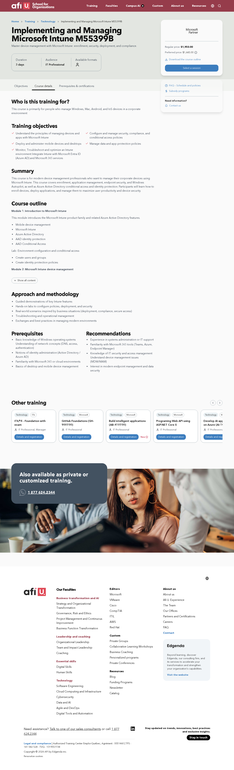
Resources (199, 5)
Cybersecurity (65, 697)
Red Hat (114, 627)
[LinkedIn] (133, 729)
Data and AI (63, 702)
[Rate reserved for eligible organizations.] (195, 52)
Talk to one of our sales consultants (75, 729)
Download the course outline (185, 59)
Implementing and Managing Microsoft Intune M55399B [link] (91, 21)
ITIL (112, 616)
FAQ (166, 627)
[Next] (220, 403)
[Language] (213, 6)
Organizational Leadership (72, 642)
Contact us (175, 105)
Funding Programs (121, 682)
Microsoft (115, 594)
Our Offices (170, 610)
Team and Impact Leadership (74, 647)
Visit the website (177, 674)
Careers (168, 621)
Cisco (113, 605)
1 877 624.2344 (41, 492)
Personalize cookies (33, 756)
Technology (48, 21)
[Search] (219, 6)
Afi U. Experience (173, 600)
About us (177, 5)
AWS (113, 621)
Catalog (114, 693)
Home (15, 21)
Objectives (21, 86)
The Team (169, 605)
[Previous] (213, 403)
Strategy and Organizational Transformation (73, 605)
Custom (157, 5)
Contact (168, 632)
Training (91, 5)
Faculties (112, 5)
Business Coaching (121, 652)
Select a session (192, 68)
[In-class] (77, 65)
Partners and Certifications (179, 616)
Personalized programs (124, 657)
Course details (43, 86)
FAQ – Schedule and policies (185, 85)
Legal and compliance (37, 743)
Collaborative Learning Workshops (131, 646)
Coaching (62, 653)
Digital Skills (64, 666)
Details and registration (29, 436)
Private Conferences (122, 663)
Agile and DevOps (67, 708)
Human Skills (64, 672)
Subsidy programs (179, 91)
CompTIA (116, 610)
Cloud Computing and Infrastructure (78, 691)
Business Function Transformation (77, 628)
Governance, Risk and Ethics (73, 613)
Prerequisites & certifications (76, 86)
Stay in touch (198, 737)
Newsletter (116, 687)
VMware (115, 600)
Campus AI (136, 6)
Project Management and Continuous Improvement (79, 621)
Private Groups (119, 641)
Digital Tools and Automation (74, 713)
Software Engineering (69, 686)
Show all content (26, 280)
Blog (112, 676)
